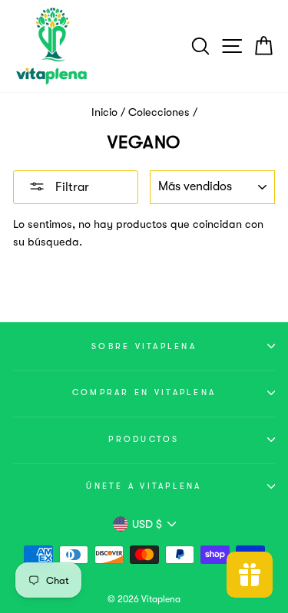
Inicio (104, 112)
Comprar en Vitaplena (144, 392)
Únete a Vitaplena (143, 486)
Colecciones (159, 112)
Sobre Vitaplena (144, 346)
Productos (143, 439)
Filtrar (70, 187)
